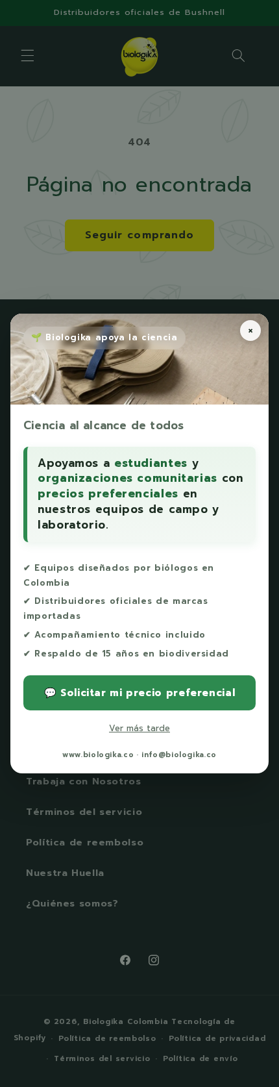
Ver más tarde (139, 728)
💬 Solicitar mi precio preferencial (139, 693)
